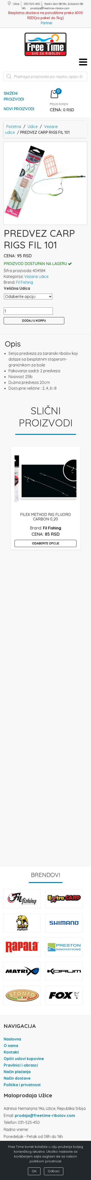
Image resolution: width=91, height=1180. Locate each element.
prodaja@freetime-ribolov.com (45, 1115)
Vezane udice (36, 276)
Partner (46, 23)
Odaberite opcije (45, 543)
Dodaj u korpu (34, 320)
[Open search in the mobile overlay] (45, 79)
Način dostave (17, 1078)
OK (34, 1171)
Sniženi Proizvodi (14, 96)
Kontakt (11, 1052)
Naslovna (12, 1039)
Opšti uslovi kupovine (24, 1058)
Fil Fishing (24, 282)
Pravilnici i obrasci (21, 1065)
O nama (11, 1045)
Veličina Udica (17, 288)
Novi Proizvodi (19, 108)
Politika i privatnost (22, 1084)
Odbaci (53, 1171)
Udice (33, 126)
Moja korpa (59, 104)
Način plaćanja (17, 1071)
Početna (13, 126)
